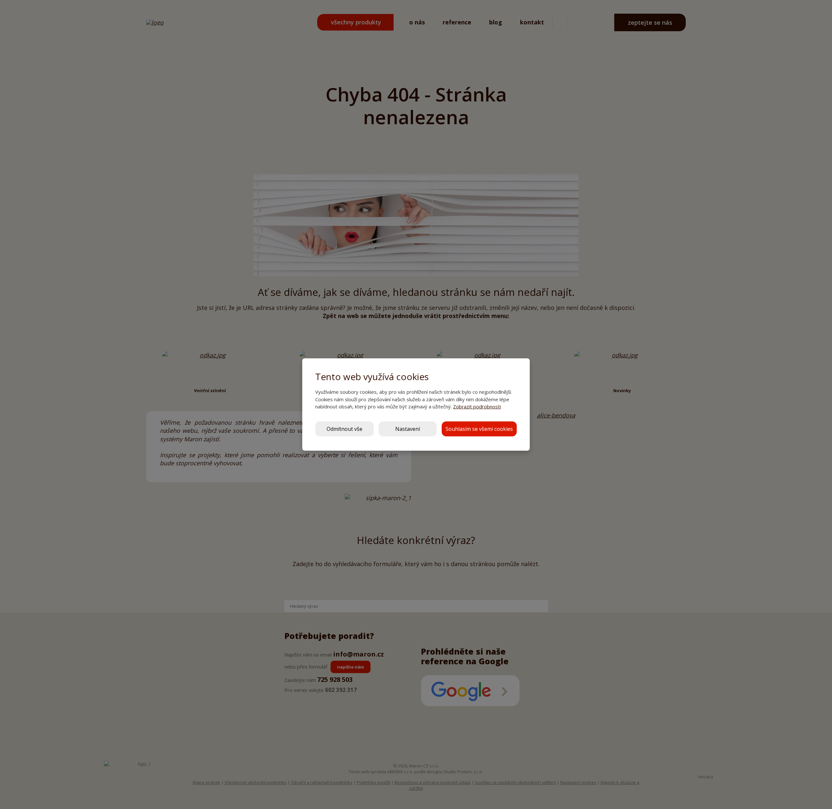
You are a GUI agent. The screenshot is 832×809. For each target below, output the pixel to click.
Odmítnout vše (344, 428)
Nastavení (407, 428)
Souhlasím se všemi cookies (479, 428)
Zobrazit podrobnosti (477, 406)
